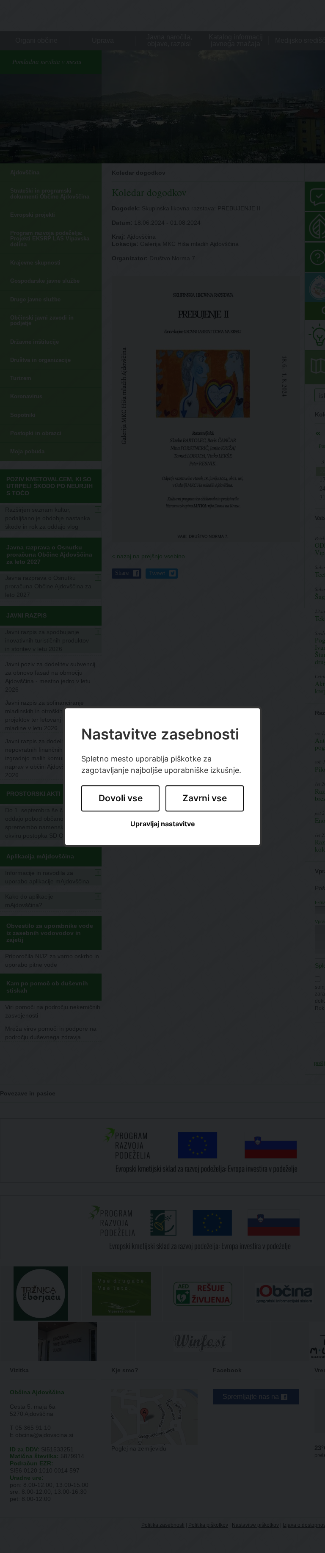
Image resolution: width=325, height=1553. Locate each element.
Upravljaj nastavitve (162, 824)
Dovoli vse (121, 798)
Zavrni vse (204, 798)
